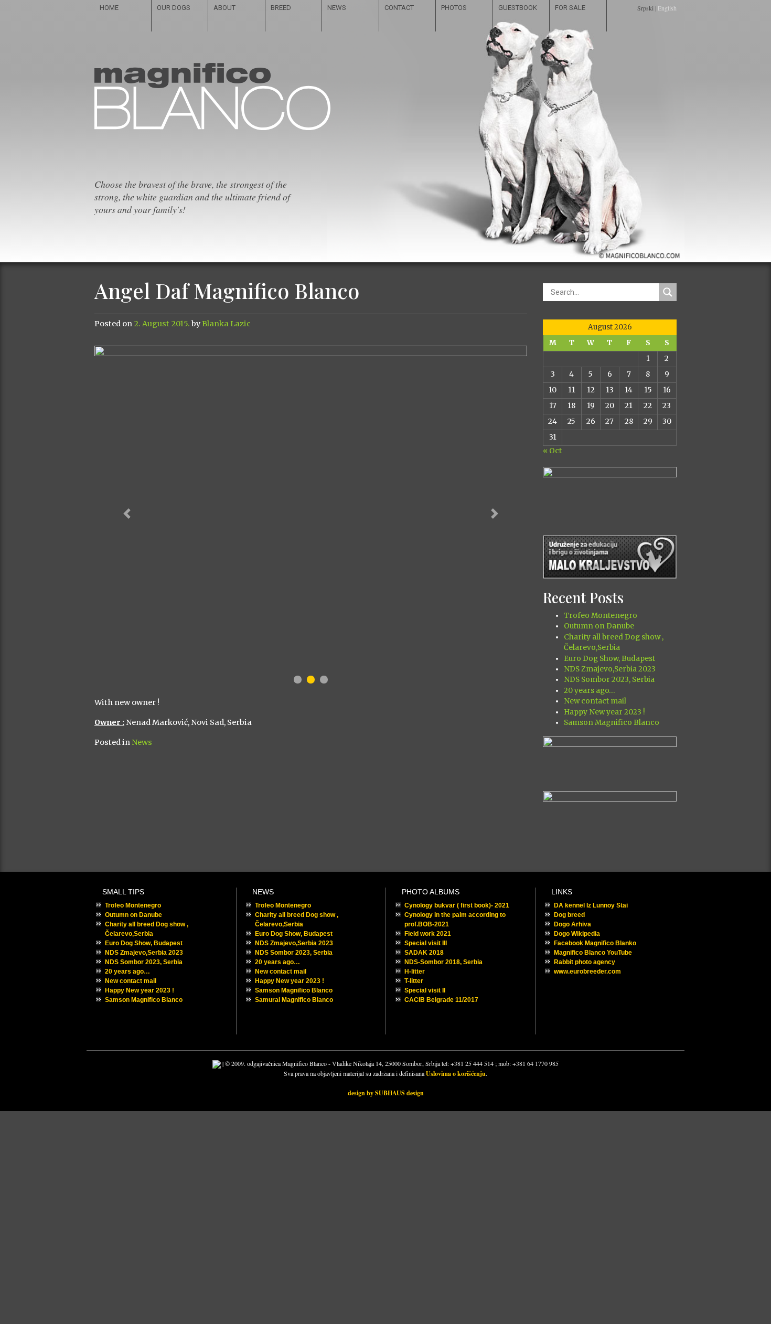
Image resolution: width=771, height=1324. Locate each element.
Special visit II (424, 990)
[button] (126, 514)
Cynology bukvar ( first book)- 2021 (456, 905)
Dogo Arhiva (572, 924)
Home (109, 8)
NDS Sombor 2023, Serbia (609, 679)
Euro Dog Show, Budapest (609, 658)
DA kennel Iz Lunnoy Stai (591, 905)
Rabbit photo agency (584, 962)
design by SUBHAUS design (386, 1092)
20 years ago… (589, 690)
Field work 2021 (427, 933)
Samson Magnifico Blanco (611, 722)
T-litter (413, 981)
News (336, 8)
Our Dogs (173, 8)
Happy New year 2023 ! (604, 712)
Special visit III (425, 943)
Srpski (645, 8)
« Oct (552, 450)
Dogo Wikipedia (577, 933)
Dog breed (569, 915)
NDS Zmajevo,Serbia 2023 (610, 669)
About (224, 8)
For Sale (570, 8)
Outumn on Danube (599, 626)
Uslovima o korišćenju (456, 1073)
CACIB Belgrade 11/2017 (441, 999)
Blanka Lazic (226, 323)
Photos (454, 8)
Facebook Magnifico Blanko (595, 943)
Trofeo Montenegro (600, 615)
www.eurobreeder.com (587, 971)
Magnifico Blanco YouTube (593, 952)
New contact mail (595, 701)
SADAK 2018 (424, 952)
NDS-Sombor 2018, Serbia (443, 962)
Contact (399, 8)
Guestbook (517, 8)
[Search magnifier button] (668, 292)
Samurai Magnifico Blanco (294, 999)
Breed (281, 8)
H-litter (414, 971)
